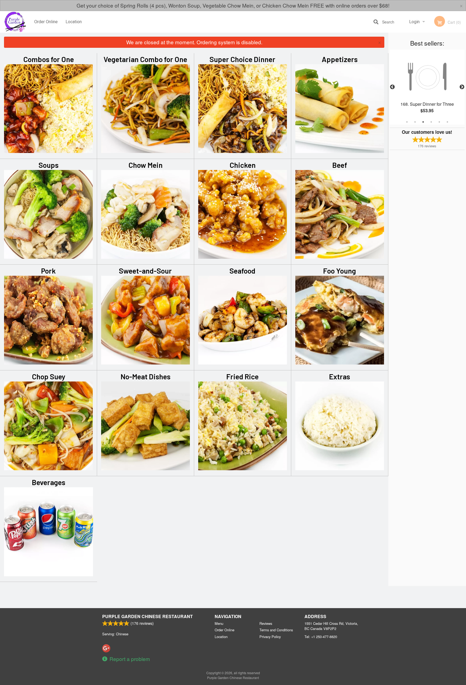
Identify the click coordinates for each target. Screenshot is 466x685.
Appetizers (340, 59)
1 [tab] (407, 122)
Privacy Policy (270, 636)
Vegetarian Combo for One (145, 59)
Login (414, 21)
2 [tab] (415, 122)
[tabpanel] (427, 87)
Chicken (242, 165)
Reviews (265, 623)
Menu (219, 623)
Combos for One (48, 59)
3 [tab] (423, 122)
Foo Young (339, 270)
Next (462, 87)
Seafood (242, 270)
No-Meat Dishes (145, 376)
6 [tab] (447, 122)
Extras (339, 376)
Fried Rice (242, 376)
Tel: (320, 636)
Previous (392, 87)
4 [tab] (431, 122)
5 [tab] (439, 122)
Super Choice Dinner (242, 59)
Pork (48, 270)
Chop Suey (48, 376)
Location (74, 21)
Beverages (48, 482)
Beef (339, 165)
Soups (49, 165)
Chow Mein (145, 165)
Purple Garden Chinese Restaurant (147, 616)
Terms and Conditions (276, 629)
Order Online (46, 21)
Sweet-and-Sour (145, 270)
